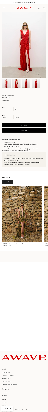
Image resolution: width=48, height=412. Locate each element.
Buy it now (24, 130)
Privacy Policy (6, 372)
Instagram (5, 403)
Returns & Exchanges (8, 375)
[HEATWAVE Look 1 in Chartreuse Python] (22, 214)
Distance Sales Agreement (9, 384)
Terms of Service (6, 381)
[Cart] (43, 8)
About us (4, 392)
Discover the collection (8, 95)
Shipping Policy (6, 378)
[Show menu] (4, 8)
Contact (4, 395)
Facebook (4, 406)
